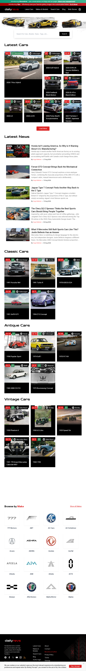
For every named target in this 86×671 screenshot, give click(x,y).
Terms (47, 657)
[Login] (80, 9)
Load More (43, 129)
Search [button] (66, 34)
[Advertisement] (43, 486)
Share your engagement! (66, 1)
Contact (47, 649)
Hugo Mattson (37, 159)
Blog (63, 9)
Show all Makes (76, 506)
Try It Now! (73, 4)
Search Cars (55, 9)
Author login (37, 660)
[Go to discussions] (53, 78)
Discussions (18, 53)
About (47, 646)
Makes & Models (42, 9)
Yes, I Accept (75, 666)
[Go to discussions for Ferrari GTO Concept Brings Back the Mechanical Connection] (27, 167)
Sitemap (47, 660)
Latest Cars (29, 9)
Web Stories (72, 9)
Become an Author (51, 652)
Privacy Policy (49, 655)
